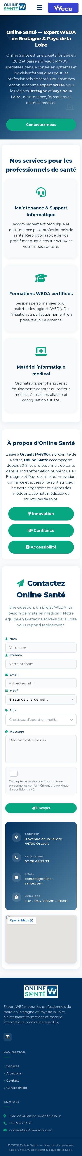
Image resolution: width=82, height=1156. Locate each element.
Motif (13, 690)
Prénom (15, 655)
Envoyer (42, 808)
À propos (14, 1073)
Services (12, 1066)
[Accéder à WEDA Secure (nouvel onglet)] (63, 8)
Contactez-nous (41, 125)
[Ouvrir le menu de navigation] (39, 7)
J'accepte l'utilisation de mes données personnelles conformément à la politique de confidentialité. (39, 785)
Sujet (13, 710)
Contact (12, 1081)
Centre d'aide (16, 1088)
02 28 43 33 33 (37, 861)
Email (13, 674)
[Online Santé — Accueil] (17, 7)
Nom (13, 639)
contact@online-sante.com (30, 1130)
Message (16, 731)
